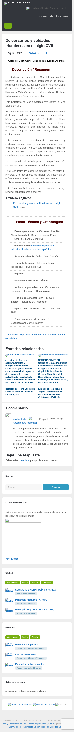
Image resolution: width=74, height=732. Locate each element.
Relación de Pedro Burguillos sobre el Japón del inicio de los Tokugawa (20, 391)
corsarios (36, 245)
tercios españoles (42, 249)
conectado (24, 460)
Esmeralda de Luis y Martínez (30, 664)
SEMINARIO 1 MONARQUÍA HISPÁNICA (35, 590)
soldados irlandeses (21, 249)
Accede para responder (25, 423)
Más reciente (12, 582)
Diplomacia (48, 245)
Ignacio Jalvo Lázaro (25, 654)
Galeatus (34, 53)
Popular (35, 582)
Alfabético (46, 582)
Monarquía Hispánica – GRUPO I (31, 600)
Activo (25, 582)
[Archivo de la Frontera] (17, 2)
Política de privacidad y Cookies (42, 724)
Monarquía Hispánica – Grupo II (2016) (34, 609)
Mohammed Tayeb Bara (27, 644)
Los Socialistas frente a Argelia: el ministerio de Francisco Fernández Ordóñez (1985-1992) (50, 393)
